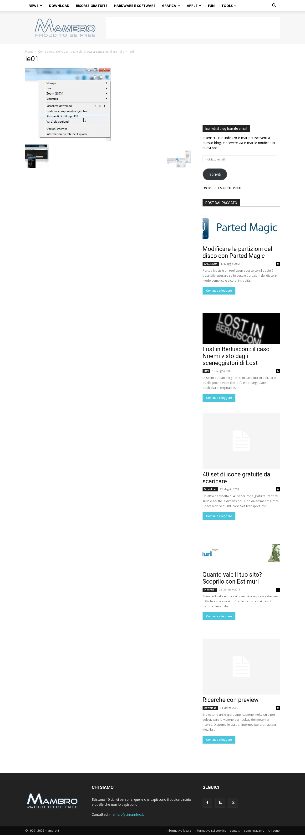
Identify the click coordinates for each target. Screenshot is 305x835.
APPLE (192, 5)
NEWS (33, 5)
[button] (274, 6)
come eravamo (254, 831)
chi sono (274, 831)
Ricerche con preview (231, 699)
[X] (233, 803)
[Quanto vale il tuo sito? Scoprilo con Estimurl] (241, 553)
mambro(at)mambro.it (126, 814)
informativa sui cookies (210, 831)
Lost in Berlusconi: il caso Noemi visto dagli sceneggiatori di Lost (236, 356)
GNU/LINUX (210, 263)
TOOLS (227, 5)
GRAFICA (169, 5)
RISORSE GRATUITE (91, 5)
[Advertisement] (193, 28)
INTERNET (210, 589)
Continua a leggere (219, 290)
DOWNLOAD (59, 5)
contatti (235, 831)
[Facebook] (207, 803)
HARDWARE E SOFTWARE (134, 5)
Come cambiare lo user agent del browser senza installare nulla (81, 52)
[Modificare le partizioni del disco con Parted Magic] (241, 228)
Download (210, 489)
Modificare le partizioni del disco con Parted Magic (237, 252)
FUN (211, 5)
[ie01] (68, 140)
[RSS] (220, 803)
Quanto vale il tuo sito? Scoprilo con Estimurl (232, 578)
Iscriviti (214, 174)
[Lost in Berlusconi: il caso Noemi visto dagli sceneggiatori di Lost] (241, 328)
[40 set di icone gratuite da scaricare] (241, 441)
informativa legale (179, 831)
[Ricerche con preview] (241, 667)
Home (29, 52)
